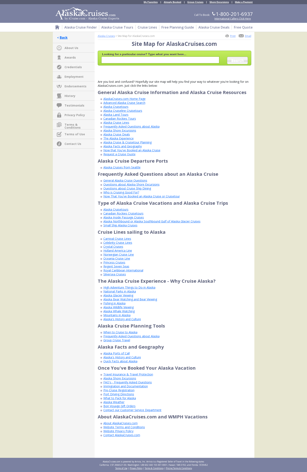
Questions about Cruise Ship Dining (127, 188)
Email (248, 35)
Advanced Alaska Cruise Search (124, 103)
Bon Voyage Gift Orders (119, 406)
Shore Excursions (219, 2)
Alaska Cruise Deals (116, 134)
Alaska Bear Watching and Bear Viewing (130, 299)
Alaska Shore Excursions (119, 130)
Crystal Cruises (113, 247)
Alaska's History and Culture (122, 319)
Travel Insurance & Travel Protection (128, 374)
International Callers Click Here (232, 18)
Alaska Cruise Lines (116, 122)
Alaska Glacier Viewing (118, 295)
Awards (70, 57)
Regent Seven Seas (116, 266)
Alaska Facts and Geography (122, 146)
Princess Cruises (114, 262)
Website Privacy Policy (118, 431)
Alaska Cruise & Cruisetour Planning (127, 142)
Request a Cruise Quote (119, 154)
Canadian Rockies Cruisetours (123, 213)
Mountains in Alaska (117, 315)
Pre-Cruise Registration (118, 390)
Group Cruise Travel (116, 340)
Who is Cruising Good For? (121, 192)
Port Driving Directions (118, 394)
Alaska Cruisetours (115, 107)
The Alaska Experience (118, 138)
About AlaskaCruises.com (120, 423)
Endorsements (75, 86)
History (70, 96)
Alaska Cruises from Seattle (122, 167)
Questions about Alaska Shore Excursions (131, 184)
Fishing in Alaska (114, 303)
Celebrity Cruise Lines (117, 243)
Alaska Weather (113, 402)
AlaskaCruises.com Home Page (124, 99)
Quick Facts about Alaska (120, 361)
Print (233, 35)
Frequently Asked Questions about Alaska (131, 126)
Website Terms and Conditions (124, 427)
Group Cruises (195, 2)
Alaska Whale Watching (119, 311)
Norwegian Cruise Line (118, 254)
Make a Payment (244, 2)
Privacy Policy (75, 115)
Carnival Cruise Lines (117, 239)
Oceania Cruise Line (116, 258)
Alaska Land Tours (115, 115)
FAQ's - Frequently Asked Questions (127, 382)
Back (64, 37)
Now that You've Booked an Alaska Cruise (131, 150)
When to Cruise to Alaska (120, 332)
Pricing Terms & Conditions (179, 468)
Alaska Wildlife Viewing (118, 307)
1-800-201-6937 (234, 13)
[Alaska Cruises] (57, 28)
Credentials (73, 67)
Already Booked (172, 2)
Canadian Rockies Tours (119, 119)
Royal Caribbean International (123, 270)
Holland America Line (117, 250)
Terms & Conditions (73, 125)
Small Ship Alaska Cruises (120, 225)
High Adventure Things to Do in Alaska (129, 287)
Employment (74, 77)
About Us (71, 48)
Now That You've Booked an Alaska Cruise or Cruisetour (141, 196)
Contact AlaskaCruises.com (121, 435)
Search (237, 60)
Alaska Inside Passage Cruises (123, 217)
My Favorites (151, 2)
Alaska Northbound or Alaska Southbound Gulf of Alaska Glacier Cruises (151, 221)
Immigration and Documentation (125, 386)
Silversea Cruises (114, 274)
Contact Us (73, 144)
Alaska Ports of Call (116, 353)
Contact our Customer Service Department (132, 410)
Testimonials (74, 105)
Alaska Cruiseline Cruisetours (122, 111)
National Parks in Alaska (119, 291)
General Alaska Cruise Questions (125, 180)
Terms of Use (75, 134)
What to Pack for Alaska (119, 398)
